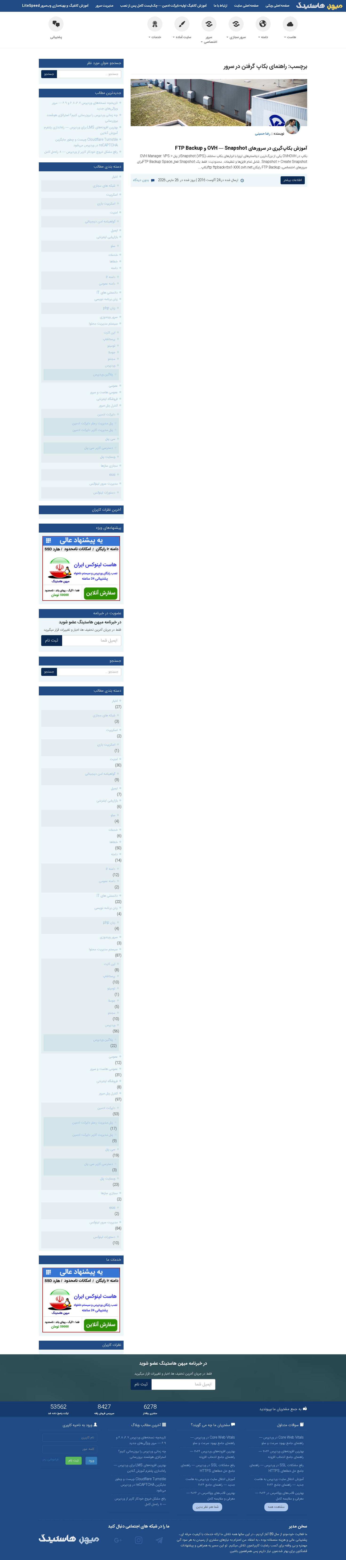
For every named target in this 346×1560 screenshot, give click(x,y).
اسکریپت (112, 195)
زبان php (109, 308)
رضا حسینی (262, 134)
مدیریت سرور (104, 6)
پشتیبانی (56, 37)
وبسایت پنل (107, 457)
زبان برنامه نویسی (106, 299)
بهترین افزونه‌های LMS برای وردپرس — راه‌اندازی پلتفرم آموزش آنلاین (81, 130)
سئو (113, 246)
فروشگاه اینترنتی (107, 399)
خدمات (156, 37)
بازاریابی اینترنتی (107, 237)
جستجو (49, 74)
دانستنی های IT (107, 293)
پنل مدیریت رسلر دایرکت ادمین (92, 423)
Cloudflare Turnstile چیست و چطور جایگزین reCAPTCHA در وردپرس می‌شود (86, 142)
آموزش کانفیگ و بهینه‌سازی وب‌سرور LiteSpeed (55, 6)
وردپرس (110, 366)
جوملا (111, 352)
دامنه (264, 37)
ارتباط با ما (220, 6)
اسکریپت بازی (106, 204)
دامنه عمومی (107, 284)
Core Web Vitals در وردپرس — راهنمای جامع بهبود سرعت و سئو (281, 1440)
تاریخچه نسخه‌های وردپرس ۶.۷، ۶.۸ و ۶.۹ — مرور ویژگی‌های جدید (85, 106)
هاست (291, 37)
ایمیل (114, 230)
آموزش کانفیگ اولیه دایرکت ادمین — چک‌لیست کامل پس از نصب (163, 6)
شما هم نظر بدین (207, 1507)
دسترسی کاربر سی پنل (98, 448)
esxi (112, 475)
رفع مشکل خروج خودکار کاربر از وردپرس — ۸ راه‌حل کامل (81, 152)
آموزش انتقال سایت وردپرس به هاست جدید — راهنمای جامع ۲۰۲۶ (279, 1482)
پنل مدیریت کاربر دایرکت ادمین (92, 430)
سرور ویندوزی (109, 317)
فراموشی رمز (50, 1459)
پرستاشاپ (109, 339)
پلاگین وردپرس (103, 374)
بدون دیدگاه (141, 180)
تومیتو (111, 346)
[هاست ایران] (81, 568)
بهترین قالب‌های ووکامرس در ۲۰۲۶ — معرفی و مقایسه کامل (279, 1496)
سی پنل (110, 439)
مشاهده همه (276, 1507)
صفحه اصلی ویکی (277, 6)
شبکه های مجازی (104, 186)
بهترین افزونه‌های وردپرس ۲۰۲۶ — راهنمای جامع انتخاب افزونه (281, 1454)
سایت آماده (183, 37)
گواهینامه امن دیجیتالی (100, 222)
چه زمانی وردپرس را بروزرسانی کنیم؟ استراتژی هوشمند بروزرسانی (82, 118)
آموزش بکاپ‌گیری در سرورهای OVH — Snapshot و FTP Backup (241, 148)
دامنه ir (110, 277)
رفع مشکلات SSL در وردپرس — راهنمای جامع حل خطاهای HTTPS (276, 1468)
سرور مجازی (237, 37)
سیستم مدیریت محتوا (103, 324)
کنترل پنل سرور (108, 406)
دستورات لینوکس (104, 493)
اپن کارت (109, 333)
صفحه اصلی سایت (246, 6)
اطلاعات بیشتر (293, 180)
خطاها (114, 262)
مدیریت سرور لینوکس (103, 484)
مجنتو (111, 359)
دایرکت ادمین (106, 414)
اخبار (115, 177)
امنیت (114, 213)
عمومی (113, 386)
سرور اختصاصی (210, 40)
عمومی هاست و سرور (104, 392)
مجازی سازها (109, 466)
